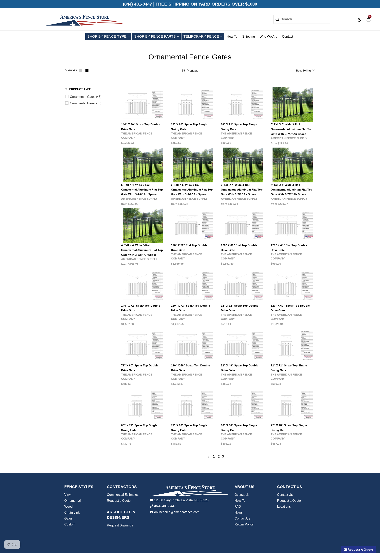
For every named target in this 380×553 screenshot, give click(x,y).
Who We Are (268, 36)
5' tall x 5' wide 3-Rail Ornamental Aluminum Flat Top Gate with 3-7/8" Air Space (292, 129)
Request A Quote (360, 549)
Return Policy (244, 524)
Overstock (242, 494)
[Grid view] (81, 70)
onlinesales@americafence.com (176, 512)
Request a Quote (119, 500)
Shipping (248, 36)
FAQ (238, 506)
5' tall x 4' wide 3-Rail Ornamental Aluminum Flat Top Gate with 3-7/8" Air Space (142, 189)
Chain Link (72, 512)
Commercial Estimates (123, 494)
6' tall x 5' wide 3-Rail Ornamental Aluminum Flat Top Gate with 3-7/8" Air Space (192, 189)
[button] (78, 89)
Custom (69, 524)
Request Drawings (120, 525)
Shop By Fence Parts (157, 36)
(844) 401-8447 (165, 506)
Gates (68, 518)
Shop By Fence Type (109, 36)
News (239, 512)
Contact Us (242, 518)
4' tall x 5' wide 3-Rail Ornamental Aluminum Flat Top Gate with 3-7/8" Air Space (292, 189)
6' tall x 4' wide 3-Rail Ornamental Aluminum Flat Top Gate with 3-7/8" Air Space (242, 189)
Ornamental (72, 500)
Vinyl (67, 494)
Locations (284, 506)
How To (232, 36)
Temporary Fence (203, 36)
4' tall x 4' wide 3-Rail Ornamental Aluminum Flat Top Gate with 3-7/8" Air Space (142, 250)
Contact (287, 36)
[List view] (87, 70)
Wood (68, 506)
